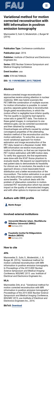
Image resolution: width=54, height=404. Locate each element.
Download (17, 305)
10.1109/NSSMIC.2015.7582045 (25, 80)
